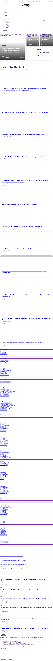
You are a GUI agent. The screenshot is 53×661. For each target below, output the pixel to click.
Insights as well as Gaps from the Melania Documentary (10, 641)
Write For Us (2, 659)
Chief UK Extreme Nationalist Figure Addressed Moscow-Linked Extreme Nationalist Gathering (45, 39)
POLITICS (7, 26)
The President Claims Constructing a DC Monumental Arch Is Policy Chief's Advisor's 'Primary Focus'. (13, 560)
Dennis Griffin (7, 57)
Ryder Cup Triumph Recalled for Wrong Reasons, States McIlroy (12, 642)
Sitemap (11, 659)
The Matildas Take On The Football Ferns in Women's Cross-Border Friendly (23, 134)
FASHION (5, 17)
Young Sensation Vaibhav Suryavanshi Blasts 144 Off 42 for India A (20, 204)
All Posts (3, 650)
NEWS (7, 24)
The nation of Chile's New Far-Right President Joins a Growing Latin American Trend (15, 643)
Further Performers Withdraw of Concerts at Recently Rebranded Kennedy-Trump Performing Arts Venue (18, 644)
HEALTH (7, 22)
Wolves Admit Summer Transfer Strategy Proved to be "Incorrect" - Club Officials (25, 112)
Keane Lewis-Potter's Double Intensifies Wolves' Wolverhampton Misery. (22, 226)
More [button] (5, 20)
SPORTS (7, 27)
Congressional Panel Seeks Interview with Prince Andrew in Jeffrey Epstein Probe (15, 1)
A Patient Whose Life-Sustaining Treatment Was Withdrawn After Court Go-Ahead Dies (11, 568)
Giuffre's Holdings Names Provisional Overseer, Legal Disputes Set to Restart (23, 342)
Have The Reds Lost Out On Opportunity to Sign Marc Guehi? (33, 40)
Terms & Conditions (7, 659)
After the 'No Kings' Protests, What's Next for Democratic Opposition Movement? (43, 54)
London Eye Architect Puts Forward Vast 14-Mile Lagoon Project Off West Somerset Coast (11, 556)
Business (3, 651)
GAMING (7, 21)
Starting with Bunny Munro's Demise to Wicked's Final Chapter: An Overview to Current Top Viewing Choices (14, 564)
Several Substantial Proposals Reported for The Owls (16, 248)
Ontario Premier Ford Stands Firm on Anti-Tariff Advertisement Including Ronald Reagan (15, 645)
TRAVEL (7, 28)
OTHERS (7, 25)
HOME (5, 10)
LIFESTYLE (8, 23)
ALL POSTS (6, 12)
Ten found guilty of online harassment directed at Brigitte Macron (39, 1)
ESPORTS (5, 15)
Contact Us (5, 30)
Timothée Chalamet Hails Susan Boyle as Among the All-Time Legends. (19, 589)
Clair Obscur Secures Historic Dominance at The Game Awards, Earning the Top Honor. (15, 646)
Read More (3, 93)
